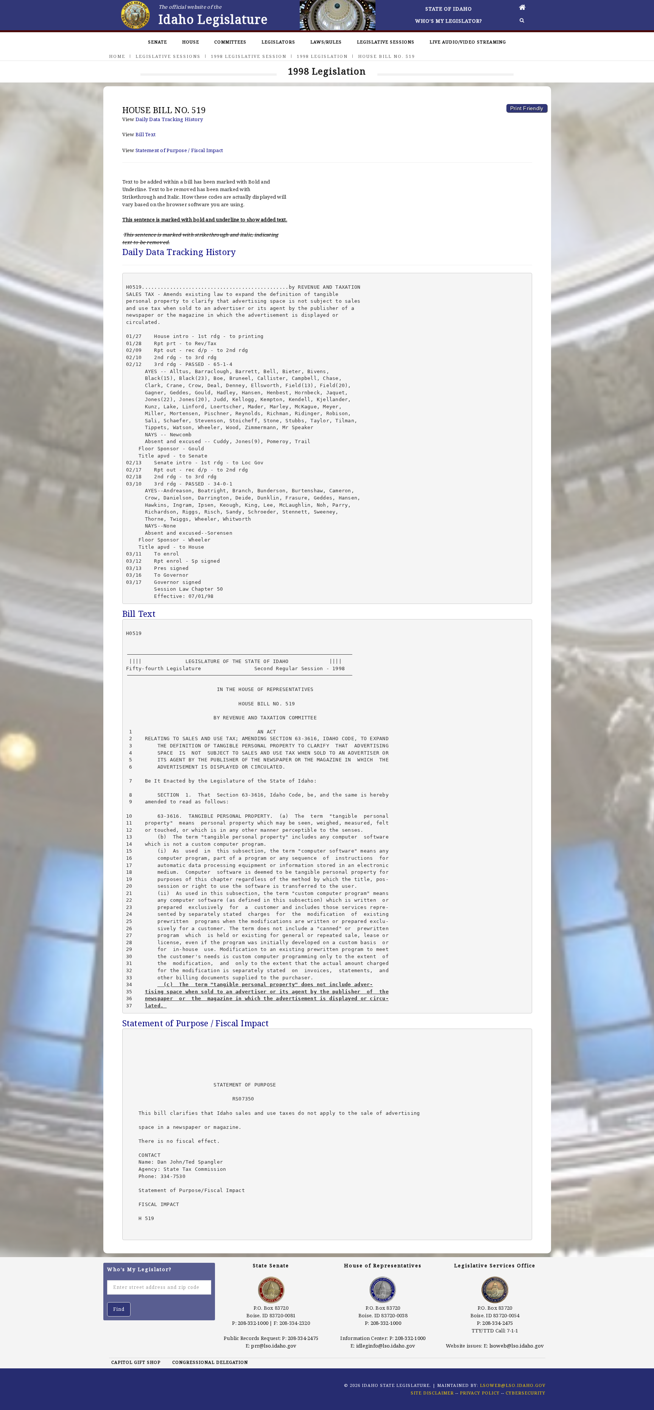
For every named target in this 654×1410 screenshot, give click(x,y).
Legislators (278, 42)
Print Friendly (526, 108)
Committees (230, 42)
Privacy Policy (480, 1393)
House (190, 42)
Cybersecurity (525, 1393)
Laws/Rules (326, 42)
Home (117, 56)
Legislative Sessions (385, 42)
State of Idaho (448, 8)
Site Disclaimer (432, 1393)
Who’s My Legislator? (448, 20)
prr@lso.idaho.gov (273, 1345)
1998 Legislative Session (249, 56)
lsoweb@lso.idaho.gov (516, 1345)
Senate (157, 42)
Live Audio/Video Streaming (468, 42)
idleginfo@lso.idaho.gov (386, 1345)
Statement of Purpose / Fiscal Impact (179, 150)
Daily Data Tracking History (169, 119)
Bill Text (145, 134)
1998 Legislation (322, 56)
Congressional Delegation (210, 1362)
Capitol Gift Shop (135, 1362)
